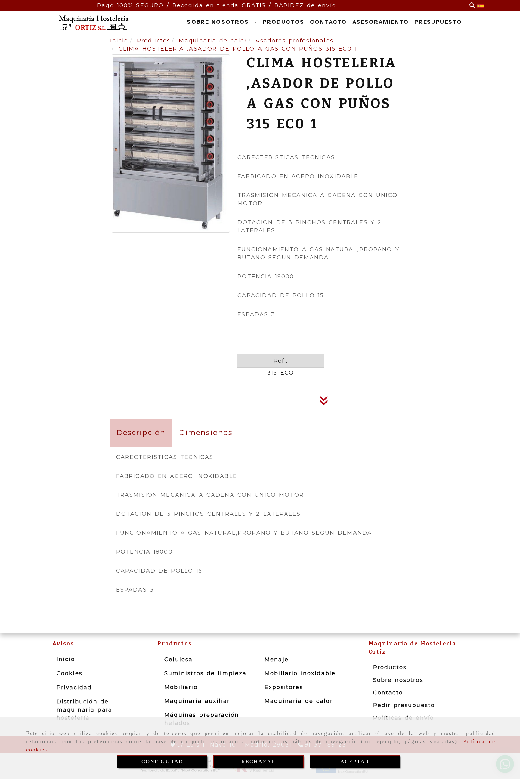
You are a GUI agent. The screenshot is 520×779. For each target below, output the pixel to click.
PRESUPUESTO (438, 22)
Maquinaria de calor (299, 701)
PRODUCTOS (283, 22)
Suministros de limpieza (205, 673)
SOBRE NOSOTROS (219, 22)
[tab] (141, 433)
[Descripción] (324, 402)
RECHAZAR (258, 762)
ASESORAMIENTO (380, 22)
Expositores (284, 687)
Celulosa (178, 659)
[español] (480, 5)
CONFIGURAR (162, 762)
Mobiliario (181, 687)
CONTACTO (328, 22)
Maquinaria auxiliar (197, 701)
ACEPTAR (354, 762)
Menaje (277, 659)
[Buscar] (472, 5)
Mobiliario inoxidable (300, 673)
